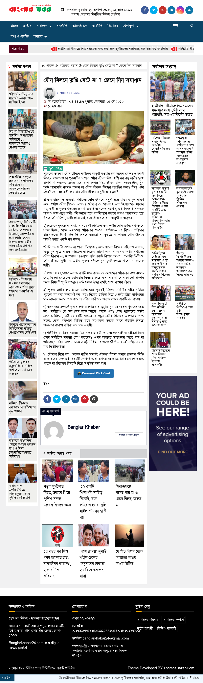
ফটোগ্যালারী (145, 628)
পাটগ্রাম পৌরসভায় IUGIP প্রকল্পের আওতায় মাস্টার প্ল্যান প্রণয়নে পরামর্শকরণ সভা (21, 287)
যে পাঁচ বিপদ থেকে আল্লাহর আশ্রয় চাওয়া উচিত (129, 557)
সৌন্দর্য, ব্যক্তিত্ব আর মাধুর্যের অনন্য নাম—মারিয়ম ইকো (21, 98)
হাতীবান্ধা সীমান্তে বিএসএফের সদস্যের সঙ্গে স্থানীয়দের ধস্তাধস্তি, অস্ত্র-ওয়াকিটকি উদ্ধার (94, 48)
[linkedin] (171, 10)
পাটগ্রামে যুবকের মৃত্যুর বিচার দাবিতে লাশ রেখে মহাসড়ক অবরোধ (21, 368)
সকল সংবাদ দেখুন (129, 435)
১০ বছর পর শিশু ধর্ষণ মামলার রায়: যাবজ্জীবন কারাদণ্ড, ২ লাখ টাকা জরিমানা (57, 564)
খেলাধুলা (128, 26)
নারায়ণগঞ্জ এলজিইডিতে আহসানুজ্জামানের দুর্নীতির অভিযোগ (19, 492)
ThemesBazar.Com (179, 668)
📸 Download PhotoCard (93, 373)
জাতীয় (27, 26)
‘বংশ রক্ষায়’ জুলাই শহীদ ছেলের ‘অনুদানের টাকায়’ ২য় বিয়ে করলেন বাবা (93, 564)
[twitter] (154, 10)
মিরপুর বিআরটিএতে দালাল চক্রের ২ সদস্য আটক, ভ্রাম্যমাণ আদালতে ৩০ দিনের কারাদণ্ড (185, 264)
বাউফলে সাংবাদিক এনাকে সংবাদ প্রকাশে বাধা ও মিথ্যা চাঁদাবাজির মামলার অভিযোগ (22, 448)
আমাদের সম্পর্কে (173, 619)
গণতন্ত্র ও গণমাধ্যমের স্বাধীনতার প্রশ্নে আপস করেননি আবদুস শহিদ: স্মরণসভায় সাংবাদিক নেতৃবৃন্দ (185, 150)
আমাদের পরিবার (147, 619)
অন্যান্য (38, 36)
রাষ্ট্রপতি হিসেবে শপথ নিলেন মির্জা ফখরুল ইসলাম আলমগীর (161, 357)
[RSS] (189, 10)
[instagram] (163, 10)
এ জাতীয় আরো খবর (57, 453)
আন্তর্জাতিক (80, 26)
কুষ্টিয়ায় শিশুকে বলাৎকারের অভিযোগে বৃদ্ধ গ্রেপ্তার (22, 407)
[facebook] (145, 10)
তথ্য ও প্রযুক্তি (20, 36)
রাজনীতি (62, 26)
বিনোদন (112, 26)
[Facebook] (47, 399)
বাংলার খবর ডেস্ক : (68, 93)
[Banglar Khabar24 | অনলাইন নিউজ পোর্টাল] (30, 8)
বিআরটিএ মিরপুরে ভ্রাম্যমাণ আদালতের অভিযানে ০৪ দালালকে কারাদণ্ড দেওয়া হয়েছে (21, 185)
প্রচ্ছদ (14, 26)
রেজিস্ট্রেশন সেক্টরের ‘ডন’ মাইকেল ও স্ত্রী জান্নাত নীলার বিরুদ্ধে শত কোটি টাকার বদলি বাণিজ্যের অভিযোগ (161, 265)
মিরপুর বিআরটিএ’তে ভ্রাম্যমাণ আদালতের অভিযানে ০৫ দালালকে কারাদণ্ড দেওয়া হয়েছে (21, 139)
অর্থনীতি (97, 26)
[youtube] (180, 10)
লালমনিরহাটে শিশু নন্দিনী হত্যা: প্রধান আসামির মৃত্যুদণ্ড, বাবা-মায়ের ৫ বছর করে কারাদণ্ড (160, 314)
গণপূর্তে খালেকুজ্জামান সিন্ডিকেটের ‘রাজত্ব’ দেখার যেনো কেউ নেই (22, 328)
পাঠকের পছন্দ (68, 65)
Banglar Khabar (84, 427)
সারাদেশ (41, 26)
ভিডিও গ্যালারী (166, 628)
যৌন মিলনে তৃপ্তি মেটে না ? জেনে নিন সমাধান (112, 65)
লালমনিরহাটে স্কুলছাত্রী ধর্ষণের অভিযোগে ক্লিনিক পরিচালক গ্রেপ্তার (185, 197)
